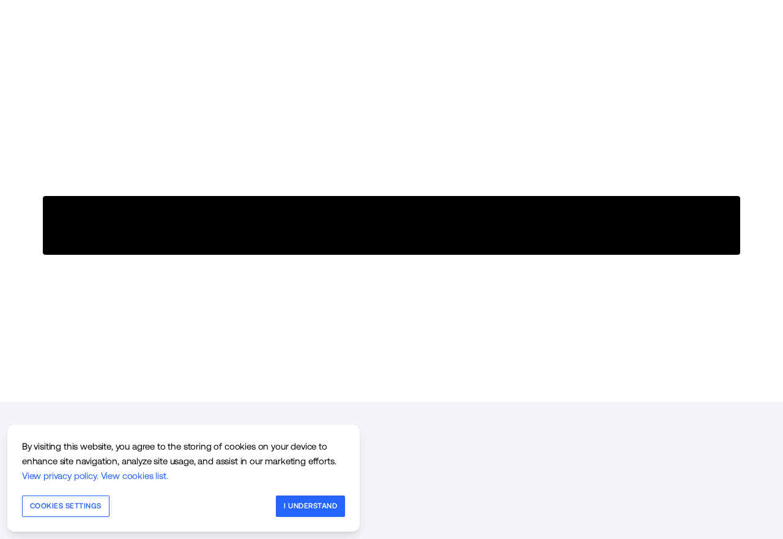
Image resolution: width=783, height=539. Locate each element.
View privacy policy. (60, 475)
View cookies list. (134, 475)
